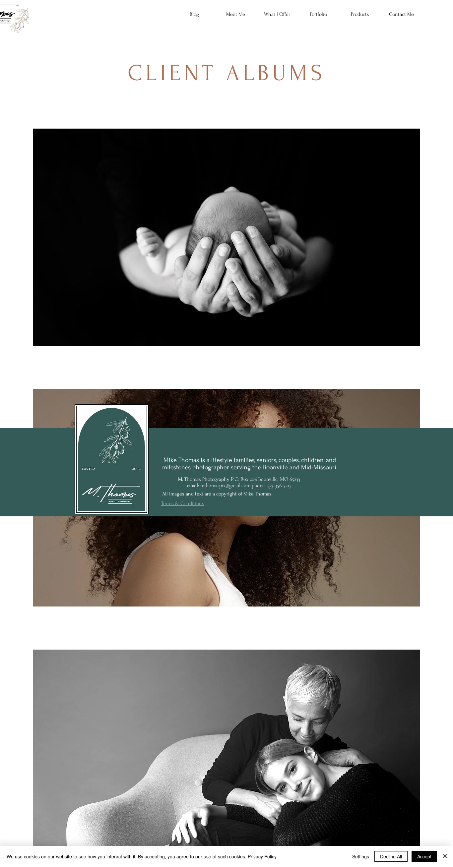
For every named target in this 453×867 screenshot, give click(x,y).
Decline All (391, 856)
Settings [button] (360, 856)
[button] (277, 14)
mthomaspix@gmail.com (225, 485)
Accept (424, 856)
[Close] (445, 856)
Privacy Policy (262, 856)
